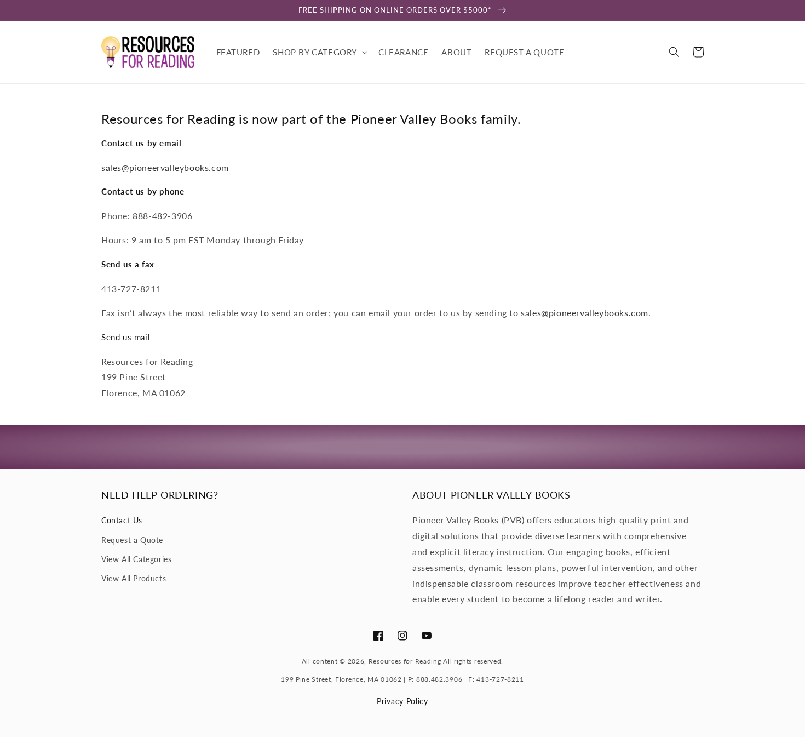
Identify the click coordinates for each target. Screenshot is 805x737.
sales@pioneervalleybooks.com (165, 167)
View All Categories (136, 559)
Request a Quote (132, 540)
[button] (319, 52)
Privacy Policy (402, 701)
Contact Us (121, 520)
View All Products (133, 578)
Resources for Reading (405, 661)
